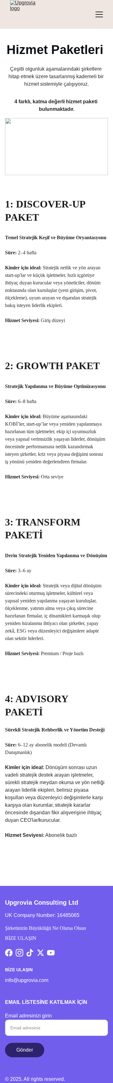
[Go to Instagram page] (19, 952)
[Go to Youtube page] (51, 952)
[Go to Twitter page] (40, 952)
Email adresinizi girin (28, 1015)
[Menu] (99, 14)
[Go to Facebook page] (9, 952)
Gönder (24, 1050)
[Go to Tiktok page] (30, 952)
